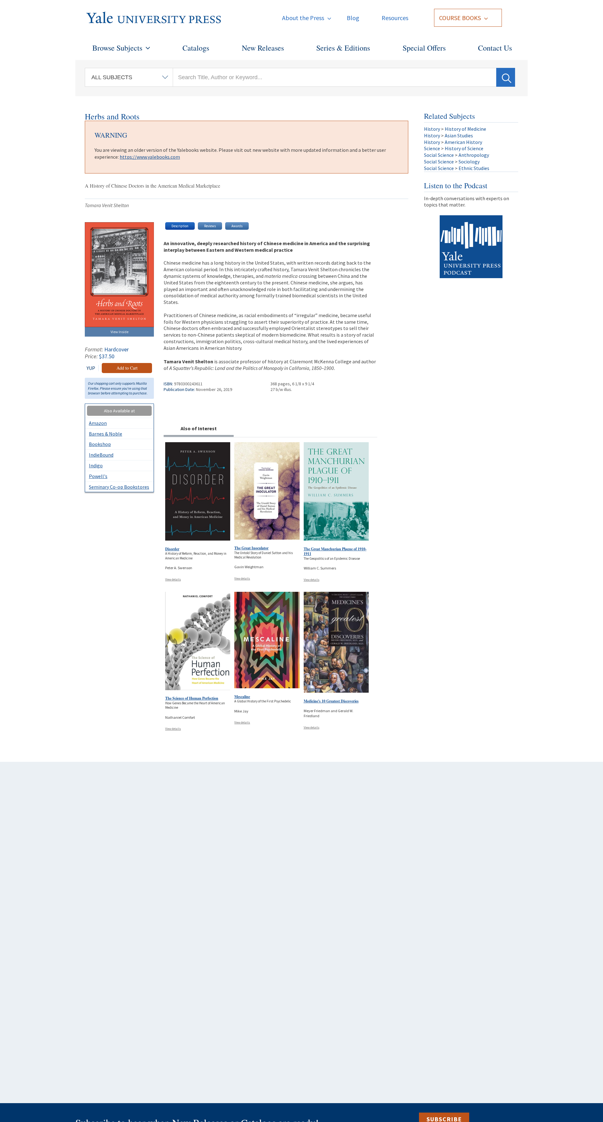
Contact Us (495, 48)
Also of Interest (199, 428)
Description (179, 226)
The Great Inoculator (251, 548)
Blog (353, 18)
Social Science (439, 155)
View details (173, 579)
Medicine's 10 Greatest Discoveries (331, 701)
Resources (395, 18)
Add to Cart (127, 368)
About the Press (303, 18)
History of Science (464, 148)
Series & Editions (343, 48)
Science (432, 148)
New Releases (263, 48)
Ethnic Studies (474, 168)
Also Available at (119, 411)
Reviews (210, 226)
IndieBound (101, 455)
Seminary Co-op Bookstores (119, 487)
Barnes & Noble (105, 434)
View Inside (119, 331)
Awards (236, 226)
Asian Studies (459, 135)
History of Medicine (465, 129)
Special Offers (424, 48)
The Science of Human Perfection (191, 698)
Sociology (469, 161)
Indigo (96, 465)
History (432, 129)
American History (463, 142)
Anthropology (474, 155)
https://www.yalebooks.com (150, 157)
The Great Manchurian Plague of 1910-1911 (335, 551)
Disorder (172, 549)
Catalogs (195, 48)
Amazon (98, 423)
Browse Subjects (117, 48)
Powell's (98, 476)
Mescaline (242, 696)
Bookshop (100, 444)
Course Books (460, 18)
